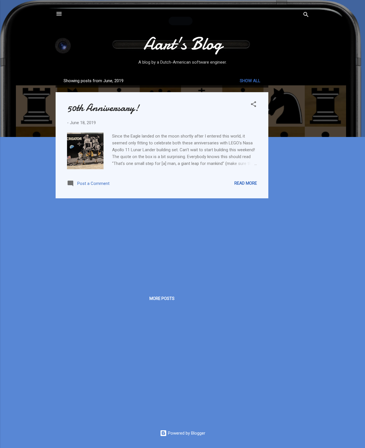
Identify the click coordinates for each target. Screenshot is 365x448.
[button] (253, 105)
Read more (245, 183)
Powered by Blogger (186, 433)
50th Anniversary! (103, 108)
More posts (162, 298)
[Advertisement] (291, 159)
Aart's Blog (182, 43)
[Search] (306, 15)
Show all (250, 80)
